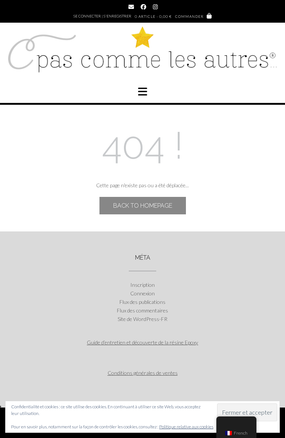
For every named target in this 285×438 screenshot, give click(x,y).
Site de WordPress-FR (142, 319)
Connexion (142, 293)
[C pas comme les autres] (142, 53)
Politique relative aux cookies (186, 426)
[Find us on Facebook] (143, 7)
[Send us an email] (131, 7)
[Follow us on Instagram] (155, 7)
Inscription (142, 285)
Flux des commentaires (142, 310)
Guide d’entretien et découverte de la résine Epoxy (142, 342)
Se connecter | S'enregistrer (102, 16)
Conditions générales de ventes (143, 373)
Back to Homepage (142, 205)
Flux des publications (142, 302)
